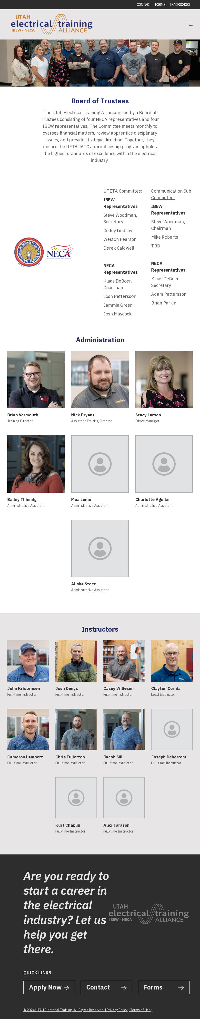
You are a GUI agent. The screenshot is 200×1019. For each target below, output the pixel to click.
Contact (144, 4)
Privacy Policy (117, 1010)
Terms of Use (140, 1010)
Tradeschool (180, 4)
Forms (160, 4)
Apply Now (45, 987)
